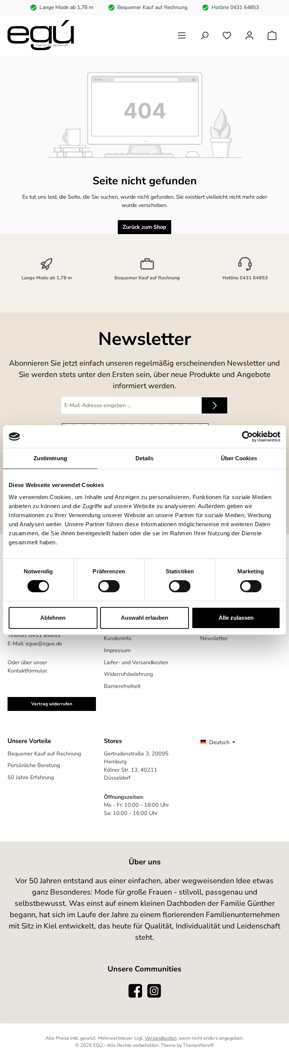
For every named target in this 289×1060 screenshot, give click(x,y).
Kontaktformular (27, 670)
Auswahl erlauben (144, 617)
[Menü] (181, 35)
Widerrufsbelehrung (128, 674)
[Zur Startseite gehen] (41, 35)
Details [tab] (144, 458)
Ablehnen (52, 617)
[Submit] (214, 405)
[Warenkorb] (272, 35)
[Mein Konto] (249, 35)
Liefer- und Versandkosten (136, 662)
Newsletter (214, 638)
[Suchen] (204, 35)
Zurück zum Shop (144, 227)
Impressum (117, 650)
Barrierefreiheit (122, 686)
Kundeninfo (117, 638)
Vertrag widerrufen (51, 704)
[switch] (109, 586)
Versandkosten (160, 1038)
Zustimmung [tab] (50, 458)
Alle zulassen (236, 617)
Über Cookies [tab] (239, 458)
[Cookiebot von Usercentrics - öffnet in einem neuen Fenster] (247, 436)
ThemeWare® (198, 1045)
